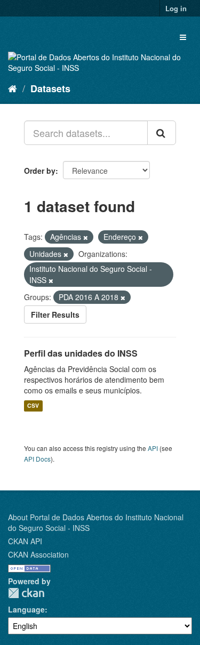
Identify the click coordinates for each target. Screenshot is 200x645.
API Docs (37, 458)
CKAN (26, 593)
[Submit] (161, 132)
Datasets (50, 88)
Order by (39, 170)
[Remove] (85, 237)
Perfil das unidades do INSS (81, 353)
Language (26, 609)
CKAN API (25, 541)
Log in (176, 8)
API (153, 448)
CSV (33, 406)
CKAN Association (38, 554)
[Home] (12, 88)
